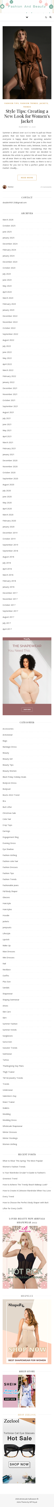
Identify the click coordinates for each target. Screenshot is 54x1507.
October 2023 (9, 267)
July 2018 (7, 562)
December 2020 (10, 460)
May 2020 (7, 502)
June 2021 (7, 424)
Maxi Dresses (9, 951)
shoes (5, 1005)
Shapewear (8, 993)
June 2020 (7, 496)
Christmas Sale (9, 813)
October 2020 (9, 472)
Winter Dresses (10, 1132)
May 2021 (7, 430)
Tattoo (6, 1059)
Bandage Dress (10, 746)
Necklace (7, 969)
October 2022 (9, 328)
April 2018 (7, 568)
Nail (4, 963)
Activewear (8, 734)
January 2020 (8, 526)
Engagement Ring (11, 837)
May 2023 (7, 286)
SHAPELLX (27, 1295)
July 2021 (7, 418)
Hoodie (6, 915)
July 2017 (7, 623)
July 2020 (7, 490)
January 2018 (8, 587)
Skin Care (7, 1011)
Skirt (5, 1017)
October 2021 (9, 400)
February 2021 (9, 448)
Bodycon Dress (10, 783)
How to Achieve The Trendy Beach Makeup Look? (25, 1184)
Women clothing (10, 1144)
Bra (4, 801)
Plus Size (7, 981)
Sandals (6, 987)
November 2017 (10, 599)
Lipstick (6, 939)
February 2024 (9, 249)
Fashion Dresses (10, 867)
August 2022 (8, 340)
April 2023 (7, 292)
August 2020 (8, 484)
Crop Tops (7, 825)
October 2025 (9, 225)
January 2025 (8, 237)
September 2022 (10, 334)
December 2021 (10, 388)
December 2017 (10, 593)
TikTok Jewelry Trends (13, 1078)
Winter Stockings (10, 1138)
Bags (5, 740)
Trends (27, 107)
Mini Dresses (8, 957)
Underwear (8, 1090)
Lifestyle (6, 933)
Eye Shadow (8, 849)
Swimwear (7, 1053)
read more (27, 177)
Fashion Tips (11, 103)
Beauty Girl (8, 758)
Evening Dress (9, 843)
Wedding (7, 1114)
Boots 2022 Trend (11, 795)
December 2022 (10, 316)
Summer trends (10, 1029)
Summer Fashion (10, 1023)
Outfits (6, 975)
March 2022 (8, 370)
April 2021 (7, 436)
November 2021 (10, 394)
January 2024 (8, 255)
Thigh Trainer (9, 1072)
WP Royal (33, 1502)
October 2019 (9, 538)
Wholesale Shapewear (13, 1126)
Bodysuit (7, 789)
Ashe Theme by (23, 1502)
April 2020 (7, 508)
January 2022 (8, 382)
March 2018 (8, 574)
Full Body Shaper (10, 891)
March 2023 (8, 298)
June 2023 (7, 279)
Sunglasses (8, 1035)
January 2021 (8, 454)
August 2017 (8, 617)
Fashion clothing (10, 855)
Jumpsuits (7, 927)
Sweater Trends (10, 1047)
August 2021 (8, 412)
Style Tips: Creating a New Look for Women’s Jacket (27, 116)
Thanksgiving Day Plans (13, 1066)
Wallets (6, 1108)
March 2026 (8, 219)
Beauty (6, 752)
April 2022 (7, 364)
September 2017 (10, 611)
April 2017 (7, 629)
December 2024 (10, 243)
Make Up (7, 945)
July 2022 (7, 346)
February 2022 (9, 376)
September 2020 (10, 478)
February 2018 (9, 581)
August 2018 (8, 556)
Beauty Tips (8, 765)
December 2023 (10, 261)
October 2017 (9, 605)
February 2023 (9, 304)
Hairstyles (7, 909)
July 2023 (7, 273)
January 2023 (8, 310)
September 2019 (10, 544)
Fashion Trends (29, 103)
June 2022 (7, 352)
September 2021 (10, 406)
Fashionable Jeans (11, 885)
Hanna (11, 187)
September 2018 (10, 550)
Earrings (6, 831)
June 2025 (7, 231)
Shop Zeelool (27, 1414)
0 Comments (46, 187)
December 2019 (10, 532)
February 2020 (9, 520)
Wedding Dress (10, 1120)
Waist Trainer (9, 1102)
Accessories (8, 728)
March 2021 (8, 442)
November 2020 (10, 466)
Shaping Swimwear (11, 999)
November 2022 (10, 322)
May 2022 (7, 358)
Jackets (44, 103)
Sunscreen (7, 1041)
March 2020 (8, 514)
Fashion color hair (10, 861)
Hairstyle (7, 903)
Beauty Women (10, 771)
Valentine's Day (9, 1096)
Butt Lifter (7, 807)
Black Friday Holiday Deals (14, 777)
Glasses (6, 897)
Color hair (7, 819)
